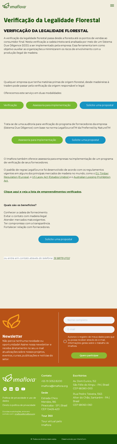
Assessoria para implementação (52, 105)
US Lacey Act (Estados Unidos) (50, 177)
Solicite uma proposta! (85, 140)
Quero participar (89, 355)
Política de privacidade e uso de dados (19, 399)
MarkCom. (82, 439)
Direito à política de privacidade (18, 405)
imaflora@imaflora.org (25, 414)
